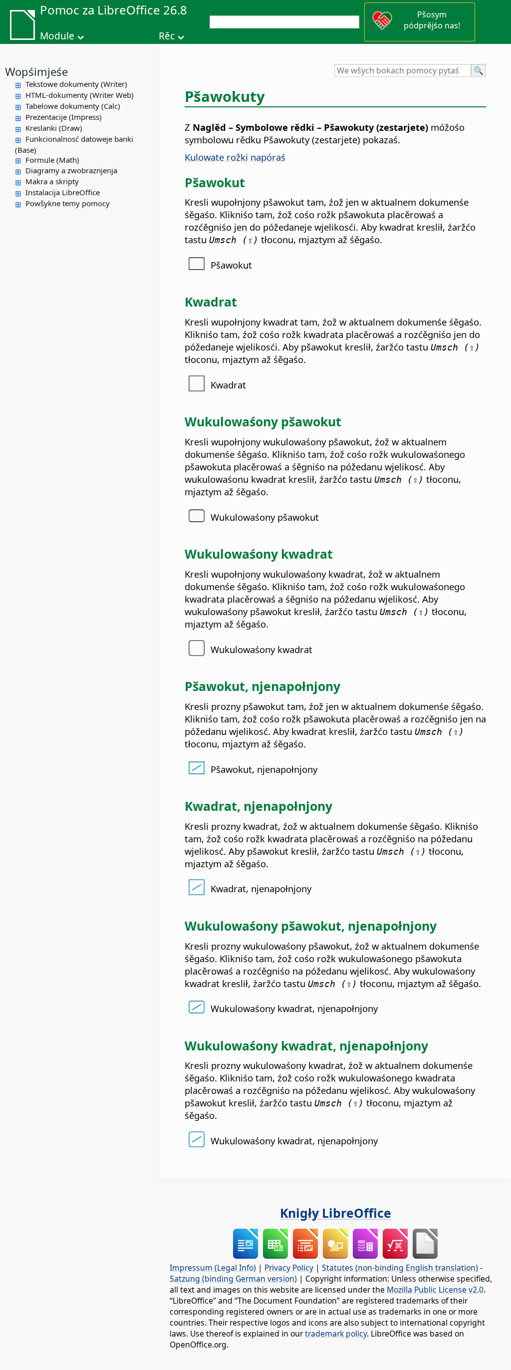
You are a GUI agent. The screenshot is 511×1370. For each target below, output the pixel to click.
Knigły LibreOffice (335, 1212)
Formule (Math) (52, 160)
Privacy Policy (288, 1267)
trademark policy (336, 1333)
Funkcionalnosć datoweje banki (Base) (74, 144)
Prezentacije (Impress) (63, 117)
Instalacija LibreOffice (62, 192)
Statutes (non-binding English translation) (400, 1267)
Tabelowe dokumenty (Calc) (72, 106)
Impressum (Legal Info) (213, 1267)
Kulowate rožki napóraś (235, 157)
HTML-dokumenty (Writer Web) (79, 95)
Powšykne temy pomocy (67, 203)
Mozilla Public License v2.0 (435, 1289)
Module (57, 35)
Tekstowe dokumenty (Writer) (76, 84)
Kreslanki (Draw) (53, 128)
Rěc (167, 35)
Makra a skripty (52, 181)
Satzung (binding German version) (233, 1278)
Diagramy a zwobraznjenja (71, 170)
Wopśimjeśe (36, 71)
